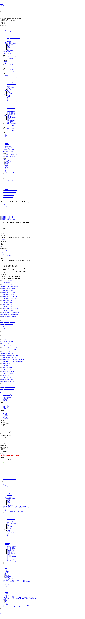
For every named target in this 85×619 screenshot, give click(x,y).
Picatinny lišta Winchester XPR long (9, 479)
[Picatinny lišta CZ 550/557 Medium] (7, 280)
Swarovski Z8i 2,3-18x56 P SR (8, 130)
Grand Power (9, 40)
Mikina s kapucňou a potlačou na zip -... (10, 180)
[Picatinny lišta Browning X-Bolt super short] (8, 296)
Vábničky (5, 183)
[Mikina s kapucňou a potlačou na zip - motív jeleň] (12, 178)
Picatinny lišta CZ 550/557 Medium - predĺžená (9, 286)
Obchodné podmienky (7, 394)
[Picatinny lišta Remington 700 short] (7, 343)
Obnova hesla (5, 418)
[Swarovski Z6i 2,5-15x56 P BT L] (9, 123)
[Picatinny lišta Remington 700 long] (7, 351)
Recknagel (6, 250)
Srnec (6, 184)
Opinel (6, 140)
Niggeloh (9, 89)
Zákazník (2, 5)
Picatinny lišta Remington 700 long (6, 353)
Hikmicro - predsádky (11, 108)
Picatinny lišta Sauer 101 (4, 365)
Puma (6, 138)
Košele (6, 163)
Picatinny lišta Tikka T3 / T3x (5, 377)
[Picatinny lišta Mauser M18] (5, 335)
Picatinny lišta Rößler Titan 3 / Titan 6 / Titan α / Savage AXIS (11, 361)
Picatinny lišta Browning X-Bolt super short (8, 298)
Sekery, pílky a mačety (9, 147)
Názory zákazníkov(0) (7, 255)
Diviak (6, 186)
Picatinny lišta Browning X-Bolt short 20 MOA (9, 310)
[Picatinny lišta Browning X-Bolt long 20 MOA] (9, 312)
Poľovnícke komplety (9, 161)
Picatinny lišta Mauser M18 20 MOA (7, 341)
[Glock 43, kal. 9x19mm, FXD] (9, 51)
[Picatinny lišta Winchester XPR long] (7, 216)
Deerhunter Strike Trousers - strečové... (10, 175)
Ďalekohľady (7, 94)
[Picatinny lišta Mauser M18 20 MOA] (7, 339)
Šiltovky (6, 168)
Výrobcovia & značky (7, 405)
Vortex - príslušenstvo (11, 80)
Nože (5, 133)
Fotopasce (5, 61)
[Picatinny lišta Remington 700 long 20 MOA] (9, 355)
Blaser (8, 47)
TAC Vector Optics (10, 87)
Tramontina (7, 148)
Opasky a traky (8, 170)
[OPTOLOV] (3, 11)
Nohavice (7, 162)
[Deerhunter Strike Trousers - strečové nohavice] (12, 173)
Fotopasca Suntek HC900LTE (8, 71)
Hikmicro (9, 116)
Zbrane (5, 29)
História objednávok (6, 415)
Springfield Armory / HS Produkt (13, 38)
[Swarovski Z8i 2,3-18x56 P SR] (9, 128)
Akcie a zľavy (5, 408)
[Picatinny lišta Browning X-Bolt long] (7, 292)
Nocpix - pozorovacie (11, 112)
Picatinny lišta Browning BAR (6, 302)
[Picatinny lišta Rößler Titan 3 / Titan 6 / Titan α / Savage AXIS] (12, 359)
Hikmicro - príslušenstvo (11, 109)
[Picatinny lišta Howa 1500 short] (6, 328)
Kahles (8, 78)
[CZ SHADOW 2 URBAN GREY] (9, 56)
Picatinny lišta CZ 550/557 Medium (7, 282)
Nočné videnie (7, 115)
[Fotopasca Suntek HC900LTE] (9, 69)
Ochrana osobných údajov (7, 397)
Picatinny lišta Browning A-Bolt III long (7, 322)
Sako (8, 49)
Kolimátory (7, 90)
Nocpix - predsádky (11, 114)
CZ (8, 36)
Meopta (8, 83)
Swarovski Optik (10, 76)
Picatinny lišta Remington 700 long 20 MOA (8, 357)
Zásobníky (9, 33)
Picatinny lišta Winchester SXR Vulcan (7, 385)
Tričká (6, 166)
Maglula (8, 46)
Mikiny (6, 164)
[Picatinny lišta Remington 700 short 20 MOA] (9, 347)
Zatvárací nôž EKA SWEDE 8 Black (9, 156)
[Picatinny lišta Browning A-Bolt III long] (8, 320)
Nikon (8, 98)
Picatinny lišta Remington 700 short (6, 345)
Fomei (8, 100)
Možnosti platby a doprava (7, 395)
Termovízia (7, 104)
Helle (6, 135)
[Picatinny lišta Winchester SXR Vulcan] (8, 383)
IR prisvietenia (10, 121)
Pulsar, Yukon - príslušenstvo (12, 122)
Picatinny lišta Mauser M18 (5, 337)
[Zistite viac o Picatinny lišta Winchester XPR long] (11, 477)
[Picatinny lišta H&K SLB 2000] (6, 324)
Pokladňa (2, 24)
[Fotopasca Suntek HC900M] (8, 64)
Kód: (1, 233)
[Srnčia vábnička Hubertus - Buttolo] (10, 190)
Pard (8, 119)
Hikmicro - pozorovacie (11, 545)
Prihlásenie (5, 8)
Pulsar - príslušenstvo (11, 111)
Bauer (8, 86)
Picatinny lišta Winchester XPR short (7, 389)
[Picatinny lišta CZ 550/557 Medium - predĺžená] (9, 284)
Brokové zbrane (10, 31)
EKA (6, 134)
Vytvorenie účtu (6, 7)
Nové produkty (5, 407)
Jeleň (6, 185)
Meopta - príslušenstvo (11, 84)
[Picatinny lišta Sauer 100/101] (6, 367)
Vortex (8, 91)
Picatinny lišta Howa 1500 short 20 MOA (8, 333)
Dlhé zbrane (7, 30)
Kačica (6, 189)
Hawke (8, 88)
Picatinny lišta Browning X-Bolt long (7, 294)
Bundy (6, 165)
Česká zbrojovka (10, 44)
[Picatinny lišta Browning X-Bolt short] (7, 288)
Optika (5, 74)
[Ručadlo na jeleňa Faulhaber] (8, 195)
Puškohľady (7, 75)
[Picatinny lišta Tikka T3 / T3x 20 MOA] (8, 379)
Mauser (6, 137)
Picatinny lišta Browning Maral (6, 306)
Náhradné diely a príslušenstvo (10, 43)
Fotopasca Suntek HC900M (8, 66)
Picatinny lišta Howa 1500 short (6, 329)
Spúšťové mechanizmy (9, 50)
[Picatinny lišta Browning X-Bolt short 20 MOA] (9, 308)
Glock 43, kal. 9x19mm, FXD (8, 53)
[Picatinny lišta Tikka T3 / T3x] (6, 375)
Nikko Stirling (10, 82)
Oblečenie (5, 159)
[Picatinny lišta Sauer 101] (5, 363)
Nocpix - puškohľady (11, 113)
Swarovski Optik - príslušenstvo (13, 77)
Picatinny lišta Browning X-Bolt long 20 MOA (9, 314)
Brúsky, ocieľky (8, 146)
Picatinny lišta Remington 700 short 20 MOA (8, 349)
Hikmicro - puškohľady (11, 107)
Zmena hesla (5, 417)
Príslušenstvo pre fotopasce (10, 63)
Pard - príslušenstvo (11, 120)
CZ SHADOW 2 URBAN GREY (9, 58)
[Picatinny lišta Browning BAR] (6, 300)
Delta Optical (9, 85)
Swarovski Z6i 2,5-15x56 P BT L (9, 125)
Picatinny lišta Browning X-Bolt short (7, 290)
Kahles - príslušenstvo (11, 79)
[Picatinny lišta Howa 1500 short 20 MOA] (8, 331)
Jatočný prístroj (8, 42)
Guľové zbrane (10, 32)
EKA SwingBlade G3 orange (8, 151)
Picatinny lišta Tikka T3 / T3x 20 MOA (7, 381)
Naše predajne (5, 398)
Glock (8, 39)
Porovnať (2, 440)
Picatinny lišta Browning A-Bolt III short (7, 318)
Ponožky (6, 167)
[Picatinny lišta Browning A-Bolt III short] (8, 316)
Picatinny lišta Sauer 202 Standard (6, 373)
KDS (6, 142)
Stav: (1, 235)
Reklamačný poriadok (7, 396)
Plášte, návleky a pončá (9, 172)
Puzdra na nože (8, 145)
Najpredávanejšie (6, 406)
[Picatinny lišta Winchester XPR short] (7, 387)
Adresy (4, 416)
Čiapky (6, 169)
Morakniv (7, 144)
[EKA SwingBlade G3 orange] (8, 149)
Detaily (4, 254)
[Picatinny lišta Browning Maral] (6, 304)
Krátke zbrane (7, 34)
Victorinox (7, 139)
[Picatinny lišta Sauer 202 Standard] (7, 371)
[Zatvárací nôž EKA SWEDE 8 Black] (10, 154)
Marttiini (6, 143)
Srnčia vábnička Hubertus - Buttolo (9, 192)
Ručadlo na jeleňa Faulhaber (8, 197)
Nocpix (8, 118)
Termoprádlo (7, 160)
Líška (6, 188)
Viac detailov (2, 239)
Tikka (8, 48)
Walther (8, 37)
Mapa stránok (5, 399)
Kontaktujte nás (5, 400)
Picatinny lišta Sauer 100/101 (5, 369)
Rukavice (7, 171)
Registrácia (5, 413)
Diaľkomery (7, 103)
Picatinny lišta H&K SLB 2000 (6, 326)
